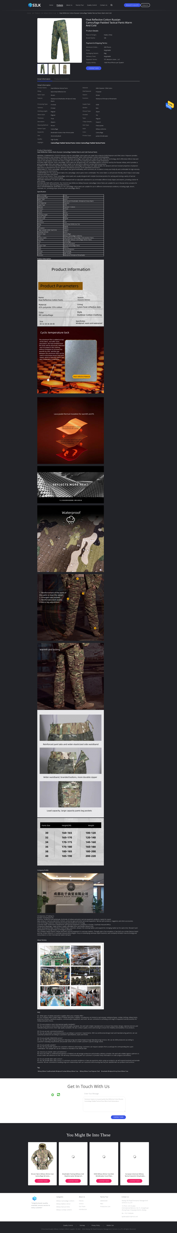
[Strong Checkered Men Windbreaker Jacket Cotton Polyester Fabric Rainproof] (134, 1156)
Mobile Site (110, 1225)
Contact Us (103, 5)
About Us (69, 5)
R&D (101, 1204)
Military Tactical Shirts (63, 1207)
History (81, 1201)
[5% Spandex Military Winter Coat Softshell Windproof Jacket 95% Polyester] (73, 1156)
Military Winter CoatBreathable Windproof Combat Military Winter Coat (58, 1071)
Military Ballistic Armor (63, 1204)
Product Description (61, 79)
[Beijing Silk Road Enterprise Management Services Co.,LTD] (54, 1095)
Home (51, 5)
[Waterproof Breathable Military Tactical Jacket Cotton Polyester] (42, 1156)
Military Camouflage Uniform (65, 1201)
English (145, 5)
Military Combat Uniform (64, 1210)
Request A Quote (132, 5)
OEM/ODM (103, 1201)
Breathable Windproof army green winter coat (114, 1071)
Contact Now (94, 68)
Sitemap (82, 1225)
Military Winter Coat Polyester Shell (90, 1071)
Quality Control (92, 5)
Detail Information (43, 79)
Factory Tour (80, 5)
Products (60, 5)
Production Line (105, 1206)
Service (81, 1204)
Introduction (83, 1209)
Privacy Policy (96, 1225)
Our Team (82, 1206)
